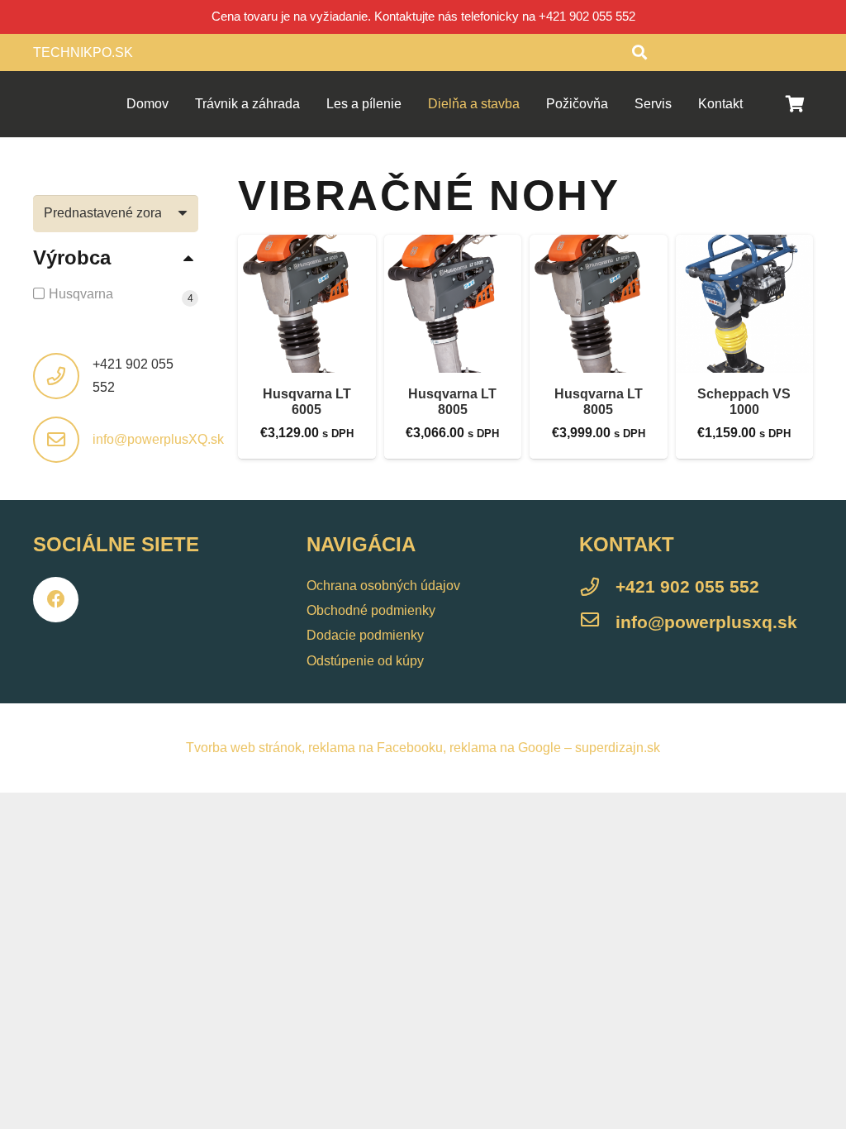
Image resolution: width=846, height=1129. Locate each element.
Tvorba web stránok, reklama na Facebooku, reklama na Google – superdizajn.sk (423, 748)
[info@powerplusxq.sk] (597, 622)
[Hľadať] (639, 52)
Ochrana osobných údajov (383, 586)
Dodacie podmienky (365, 635)
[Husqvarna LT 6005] (307, 304)
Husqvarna (81, 294)
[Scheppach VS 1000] (745, 304)
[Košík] (795, 104)
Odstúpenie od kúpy (365, 661)
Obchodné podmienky (371, 610)
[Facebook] (55, 599)
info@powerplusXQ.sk (158, 439)
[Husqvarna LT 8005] (453, 304)
